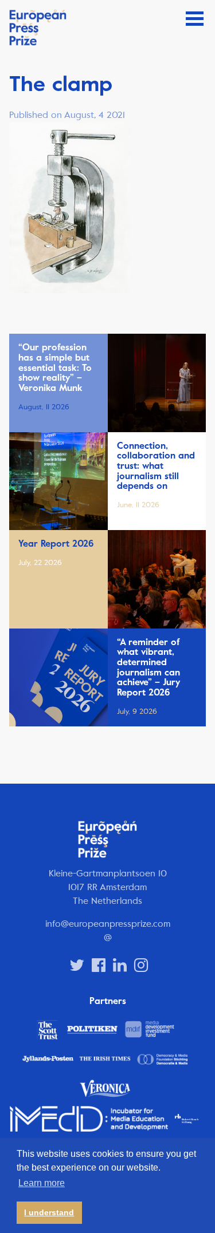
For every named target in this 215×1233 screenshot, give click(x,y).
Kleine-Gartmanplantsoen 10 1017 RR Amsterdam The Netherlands (108, 887)
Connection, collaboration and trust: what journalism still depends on (156, 466)
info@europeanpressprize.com (107, 923)
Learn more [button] (41, 1183)
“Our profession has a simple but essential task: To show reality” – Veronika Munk (55, 367)
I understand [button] (49, 1212)
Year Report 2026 (55, 544)
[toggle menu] (195, 18)
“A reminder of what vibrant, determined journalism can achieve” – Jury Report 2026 (148, 667)
